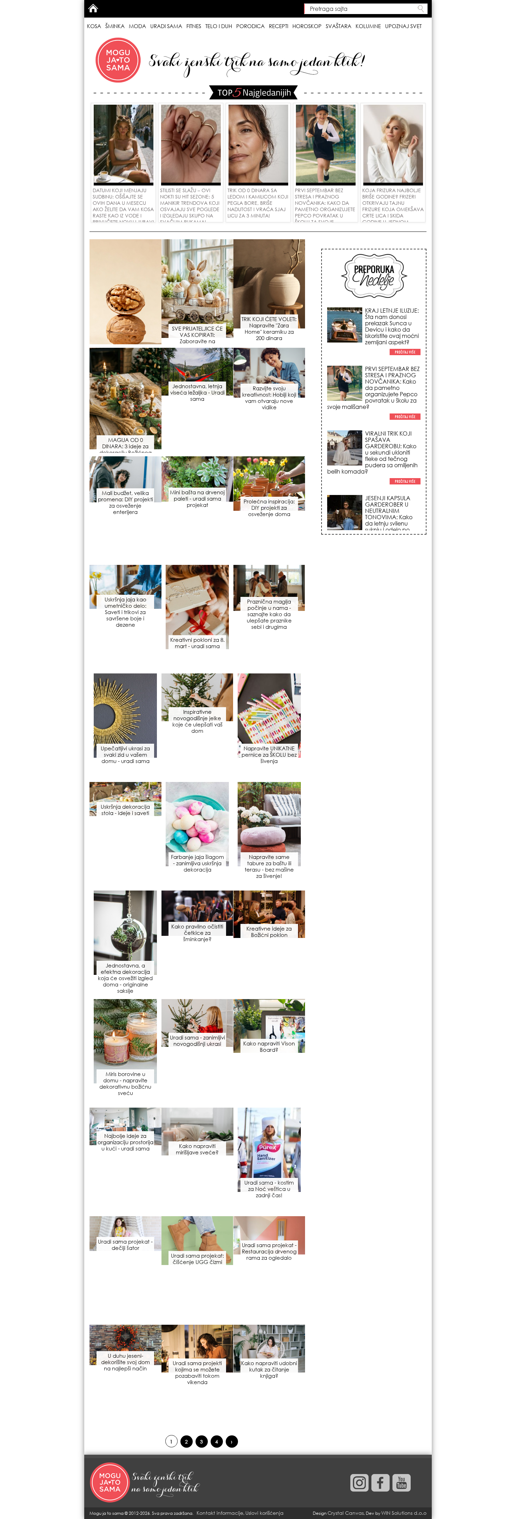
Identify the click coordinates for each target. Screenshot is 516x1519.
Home (93, 8)
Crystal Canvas (346, 1513)
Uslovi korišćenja (264, 1513)
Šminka (115, 26)
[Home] (146, 1483)
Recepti (278, 26)
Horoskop (307, 26)
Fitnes (193, 26)
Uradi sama (166, 26)
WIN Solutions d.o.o (403, 1513)
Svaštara (338, 26)
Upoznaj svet (403, 26)
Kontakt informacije (220, 1513)
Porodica (250, 26)
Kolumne (368, 26)
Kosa (94, 26)
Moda (137, 26)
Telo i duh (218, 26)
